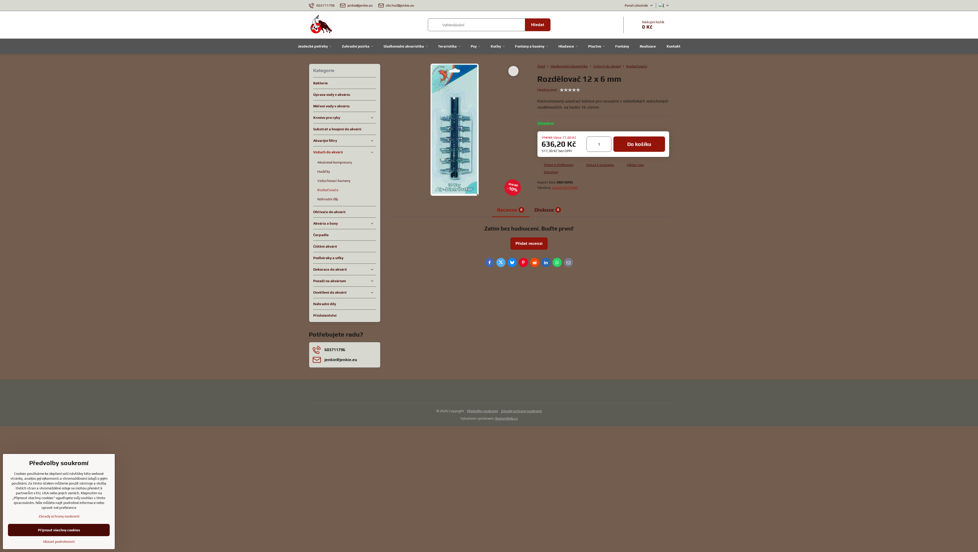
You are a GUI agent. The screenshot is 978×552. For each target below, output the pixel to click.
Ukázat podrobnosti (59, 541)
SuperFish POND (565, 188)
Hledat (537, 24)
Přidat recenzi (529, 243)
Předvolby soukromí (482, 411)
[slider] (570, 90)
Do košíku (639, 144)
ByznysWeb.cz (506, 418)
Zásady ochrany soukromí (521, 411)
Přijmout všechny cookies (59, 530)
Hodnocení (547, 89)
